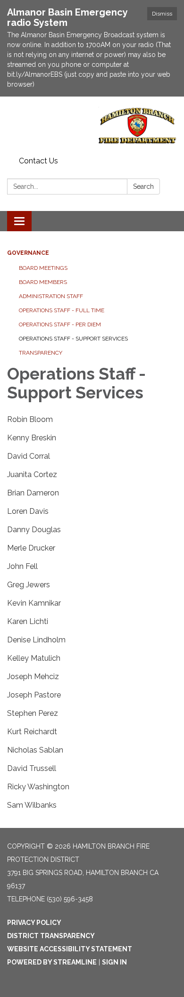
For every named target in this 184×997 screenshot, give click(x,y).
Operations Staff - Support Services (73, 338)
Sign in (114, 962)
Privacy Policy (34, 922)
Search (143, 186)
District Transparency (51, 936)
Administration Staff (51, 296)
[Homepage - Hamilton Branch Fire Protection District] (92, 125)
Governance (28, 253)
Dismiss (162, 13)
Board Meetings (43, 268)
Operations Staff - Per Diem (60, 324)
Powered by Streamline (52, 962)
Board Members (43, 282)
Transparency (40, 352)
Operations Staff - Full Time (61, 310)
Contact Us (38, 160)
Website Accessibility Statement (69, 949)
